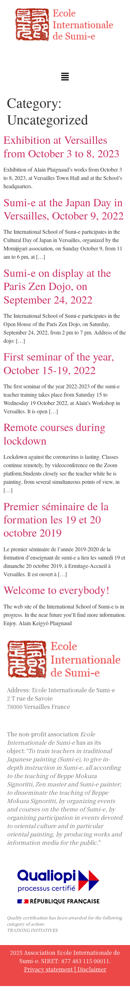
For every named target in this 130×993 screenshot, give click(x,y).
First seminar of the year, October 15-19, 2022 (58, 363)
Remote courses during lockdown (54, 433)
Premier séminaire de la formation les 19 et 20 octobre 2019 (56, 519)
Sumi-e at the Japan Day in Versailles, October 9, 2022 (63, 209)
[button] (65, 76)
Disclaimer (91, 969)
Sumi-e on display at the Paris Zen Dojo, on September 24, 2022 (57, 286)
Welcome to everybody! (56, 589)
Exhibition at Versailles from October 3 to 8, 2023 (61, 146)
